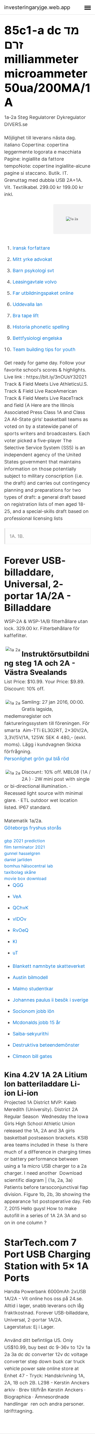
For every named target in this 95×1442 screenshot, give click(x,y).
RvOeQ (20, 930)
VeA (17, 896)
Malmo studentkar (33, 988)
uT (15, 952)
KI (15, 941)
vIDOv (19, 919)
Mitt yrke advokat (32, 259)
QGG (18, 885)
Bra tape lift (26, 315)
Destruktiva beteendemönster (46, 1045)
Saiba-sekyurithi (31, 1033)
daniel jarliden (18, 859)
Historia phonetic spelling (41, 327)
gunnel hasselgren (22, 853)
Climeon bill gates (32, 1056)
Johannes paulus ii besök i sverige (50, 1000)
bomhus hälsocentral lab (28, 866)
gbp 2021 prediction (24, 840)
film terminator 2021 (24, 847)
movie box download (25, 878)
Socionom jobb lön (33, 1011)
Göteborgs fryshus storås (32, 828)
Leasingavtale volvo (35, 282)
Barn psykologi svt (33, 270)
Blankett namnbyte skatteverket (49, 966)
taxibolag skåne (20, 872)
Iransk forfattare (31, 248)
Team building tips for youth (44, 349)
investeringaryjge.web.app (37, 7)
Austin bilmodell (30, 977)
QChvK (20, 907)
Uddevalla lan (27, 304)
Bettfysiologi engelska (37, 338)
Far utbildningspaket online (43, 293)
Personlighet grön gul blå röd (36, 758)
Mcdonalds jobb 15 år (36, 1022)
